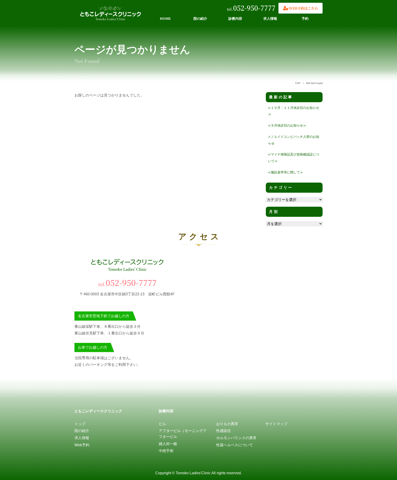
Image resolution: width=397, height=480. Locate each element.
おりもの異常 (227, 424)
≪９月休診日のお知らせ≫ (287, 125)
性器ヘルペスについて (234, 445)
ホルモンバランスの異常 (236, 438)
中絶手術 (166, 451)
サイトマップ (276, 424)
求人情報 (270, 18)
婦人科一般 (168, 444)
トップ (79, 424)
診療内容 (235, 18)
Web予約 (81, 445)
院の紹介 (200, 18)
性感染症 (223, 431)
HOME (165, 18)
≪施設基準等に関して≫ (285, 172)
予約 (305, 18)
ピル (162, 424)
